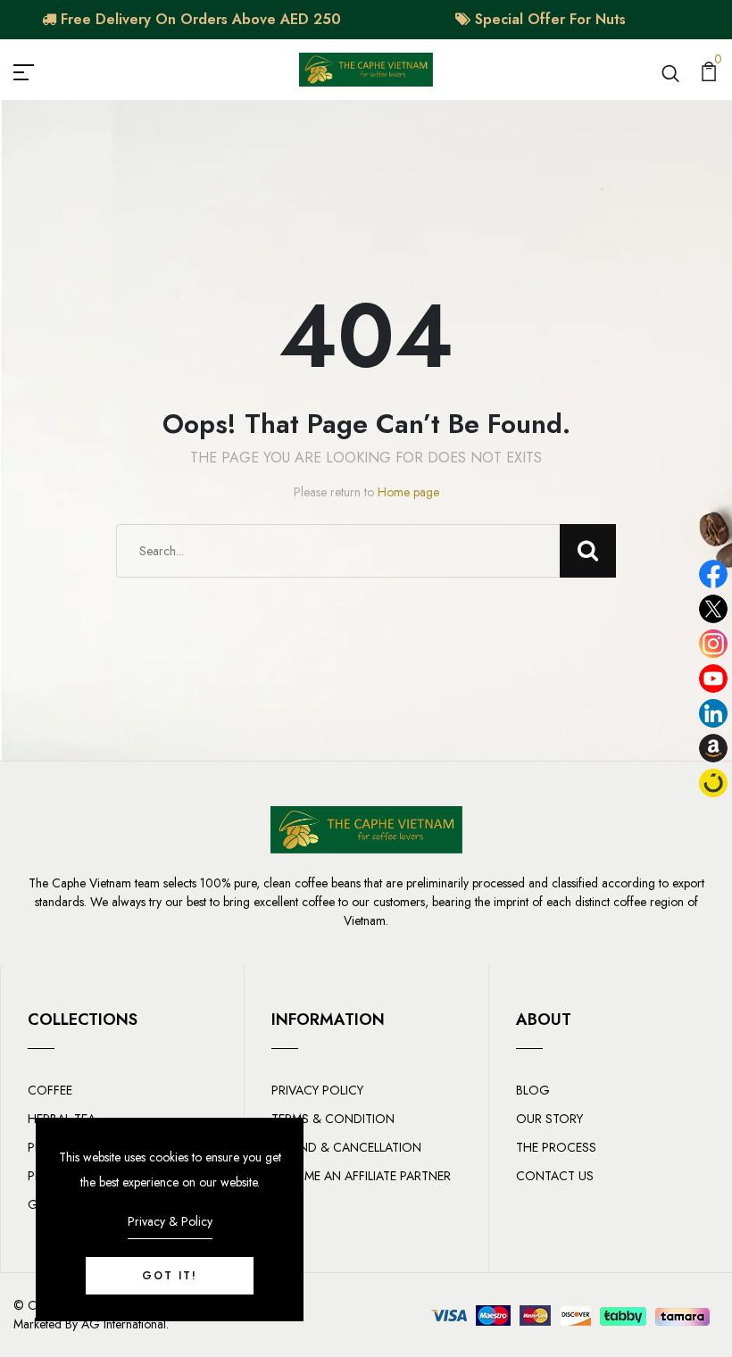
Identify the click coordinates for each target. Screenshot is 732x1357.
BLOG (533, 1090)
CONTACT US (555, 1176)
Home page (408, 492)
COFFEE (50, 1090)
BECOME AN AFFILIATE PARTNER (361, 1176)
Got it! (169, 1276)
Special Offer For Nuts (548, 19)
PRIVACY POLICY (317, 1090)
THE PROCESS (556, 1147)
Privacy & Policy (170, 1221)
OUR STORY (549, 1119)
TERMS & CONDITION (333, 1119)
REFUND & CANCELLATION (346, 1147)
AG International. (125, 1324)
